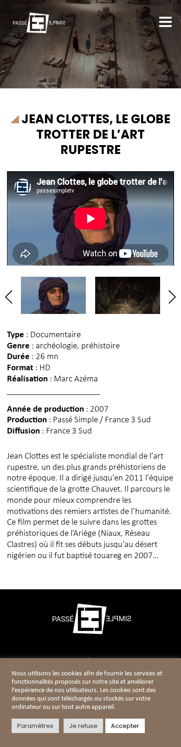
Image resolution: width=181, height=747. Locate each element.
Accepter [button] (125, 725)
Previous (12, 297)
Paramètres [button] (35, 725)
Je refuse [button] (83, 725)
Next (169, 297)
